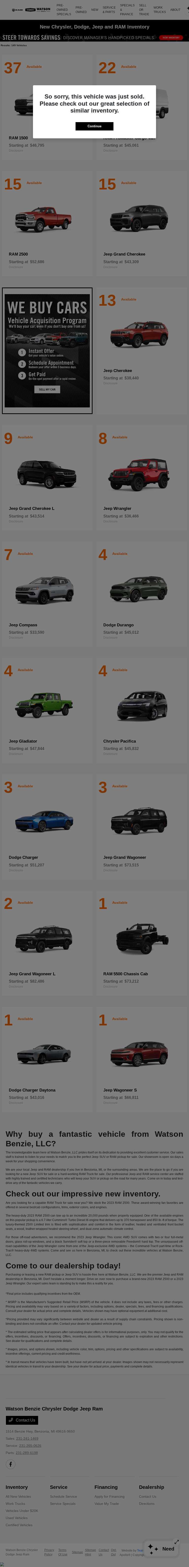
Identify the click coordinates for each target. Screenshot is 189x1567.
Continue (94, 126)
